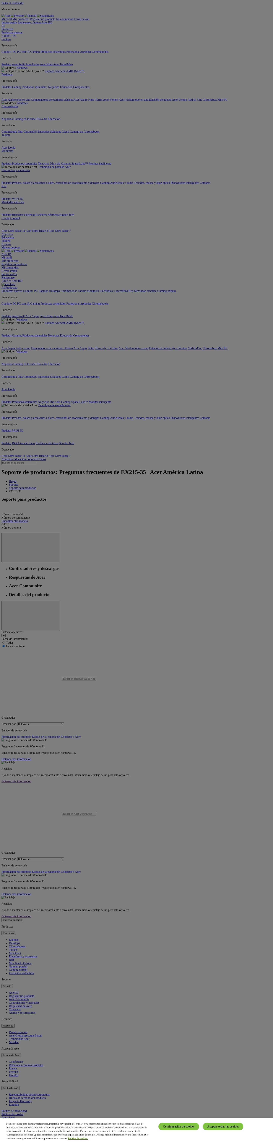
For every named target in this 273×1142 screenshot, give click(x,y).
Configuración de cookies (179, 1126)
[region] (136, 1130)
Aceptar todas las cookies (223, 1126)
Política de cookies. (78, 1138)
